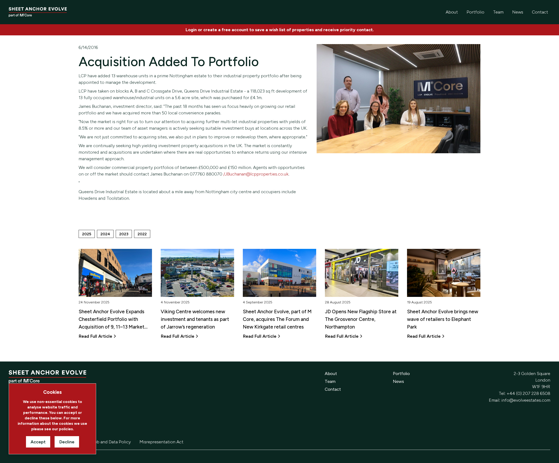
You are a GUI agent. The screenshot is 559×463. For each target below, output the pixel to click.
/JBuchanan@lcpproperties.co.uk (255, 174)
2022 (142, 234)
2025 (86, 234)
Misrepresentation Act (161, 441)
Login (191, 29)
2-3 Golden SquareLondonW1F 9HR (532, 380)
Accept (38, 441)
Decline (66, 441)
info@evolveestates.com (525, 400)
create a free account (225, 29)
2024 (105, 234)
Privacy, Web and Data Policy (102, 441)
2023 (123, 234)
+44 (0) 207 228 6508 (528, 393)
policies (66, 429)
